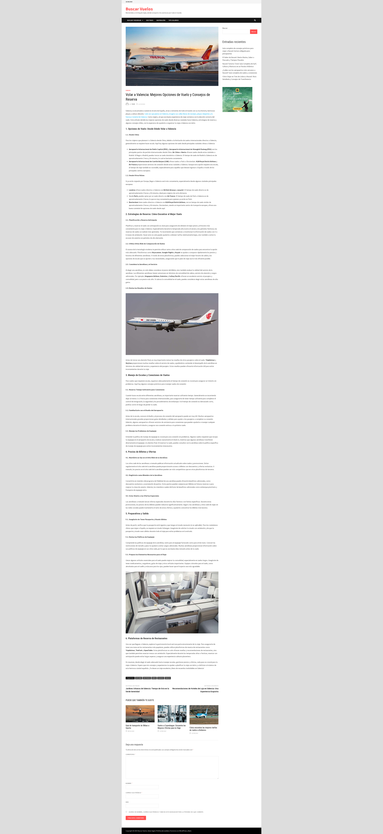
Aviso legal (151, 831)
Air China (139, 678)
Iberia (154, 678)
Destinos (149, 20)
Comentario (131, 754)
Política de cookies (162, 831)
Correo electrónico (134, 793)
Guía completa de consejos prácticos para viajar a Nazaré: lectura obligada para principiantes (237, 51)
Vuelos (128, 90)
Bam (189, 831)
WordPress (183, 831)
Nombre (129, 783)
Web (127, 802)
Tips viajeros (173, 20)
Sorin (133, 104)
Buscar (225, 28)
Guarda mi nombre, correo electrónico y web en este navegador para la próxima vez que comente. (166, 812)
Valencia (160, 678)
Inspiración (160, 20)
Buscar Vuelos (139, 9)
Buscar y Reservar (134, 20)
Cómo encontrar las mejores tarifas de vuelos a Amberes (203, 728)
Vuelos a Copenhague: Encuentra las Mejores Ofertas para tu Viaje (172, 726)
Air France (147, 678)
